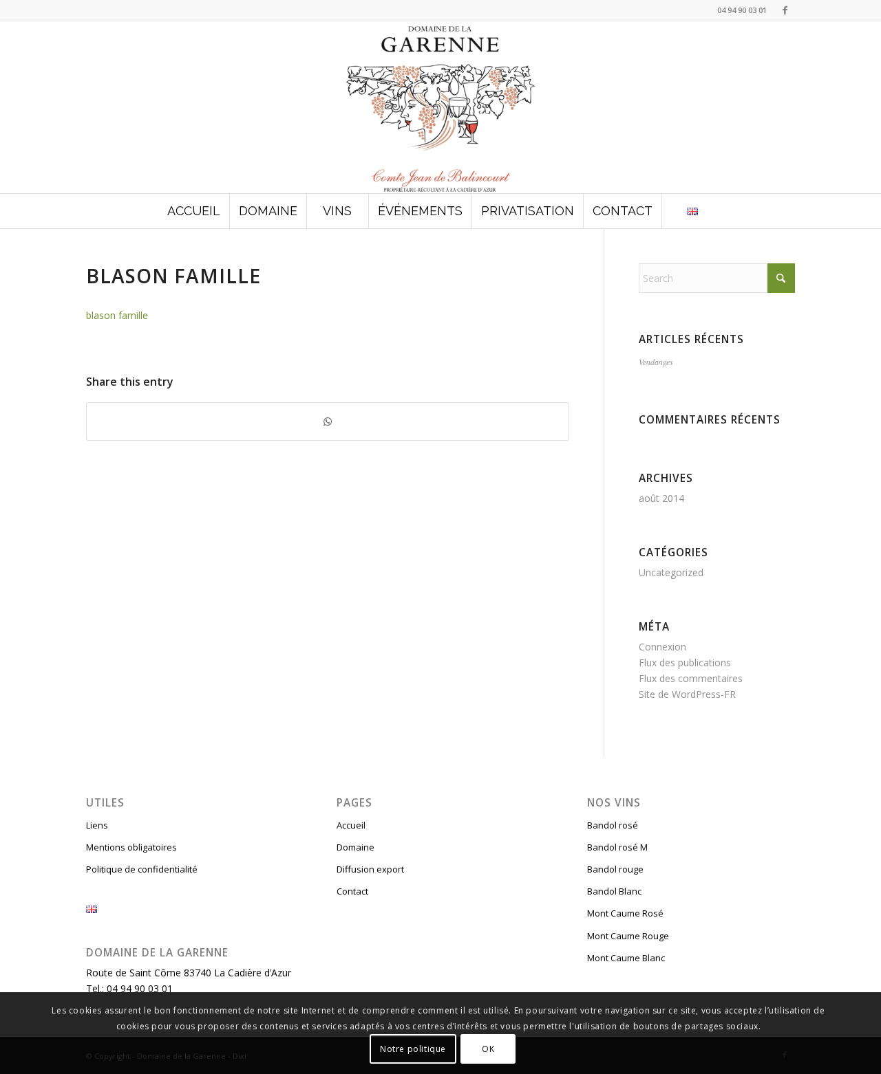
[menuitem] (193, 211)
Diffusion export (370, 869)
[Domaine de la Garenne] (440, 107)
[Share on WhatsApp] (328, 421)
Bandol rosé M (617, 847)
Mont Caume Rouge (628, 936)
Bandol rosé (612, 825)
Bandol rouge (615, 869)
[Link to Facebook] (784, 10)
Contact (352, 891)
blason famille (117, 315)
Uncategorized (671, 572)
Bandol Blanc (614, 891)
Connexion (662, 646)
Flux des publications (685, 662)
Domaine (355, 847)
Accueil (351, 825)
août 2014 (661, 498)
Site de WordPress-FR (687, 694)
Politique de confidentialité (142, 869)
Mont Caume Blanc (626, 958)
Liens (97, 825)
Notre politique (413, 1048)
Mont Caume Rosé (625, 913)
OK (488, 1048)
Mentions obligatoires (131, 847)
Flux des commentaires (691, 678)
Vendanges (656, 361)
